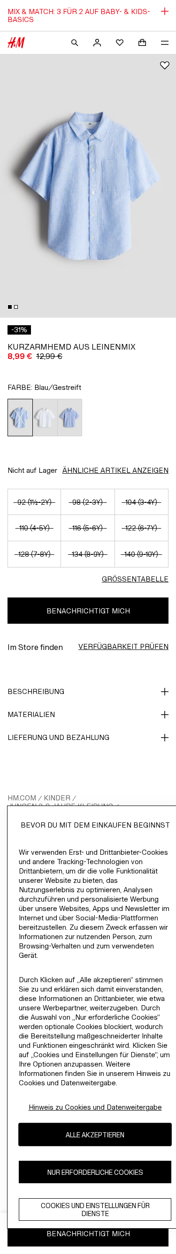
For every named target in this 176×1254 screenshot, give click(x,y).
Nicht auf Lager (32, 470)
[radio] (20, 417)
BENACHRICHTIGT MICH (88, 611)
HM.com (22, 798)
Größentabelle (135, 579)
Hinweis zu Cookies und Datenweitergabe (95, 1107)
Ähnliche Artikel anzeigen (115, 470)
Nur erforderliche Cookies (95, 1172)
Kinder (57, 798)
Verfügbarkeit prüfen (123, 646)
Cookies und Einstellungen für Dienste (95, 1209)
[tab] (10, 307)
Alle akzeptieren (95, 1135)
